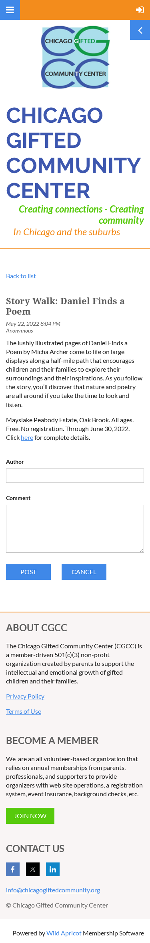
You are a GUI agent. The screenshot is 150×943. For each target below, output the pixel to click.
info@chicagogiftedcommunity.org (53, 890)
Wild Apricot (64, 933)
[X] (33, 869)
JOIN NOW (30, 815)
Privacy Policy (25, 696)
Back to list (21, 276)
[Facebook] (13, 869)
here (27, 437)
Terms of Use (23, 711)
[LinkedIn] (53, 869)
